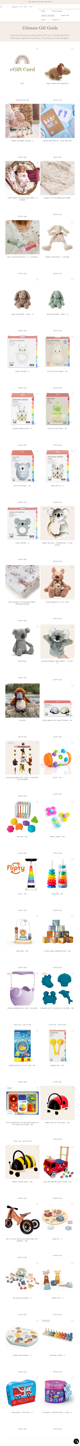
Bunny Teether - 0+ (22, 371)
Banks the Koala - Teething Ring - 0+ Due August (58, 544)
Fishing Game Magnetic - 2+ (22, 1355)
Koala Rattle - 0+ (57, 486)
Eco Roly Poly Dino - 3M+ (57, 428)
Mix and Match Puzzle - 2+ (22, 1298)
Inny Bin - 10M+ (22, 836)
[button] (56, 11)
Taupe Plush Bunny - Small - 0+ (22, 314)
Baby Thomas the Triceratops (57, 83)
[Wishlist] (25, 6)
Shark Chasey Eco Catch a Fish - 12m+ (22, 1065)
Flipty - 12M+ (22, 894)
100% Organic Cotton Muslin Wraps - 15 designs (22, 199)
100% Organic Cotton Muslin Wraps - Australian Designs (22, 603)
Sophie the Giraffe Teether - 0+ (22, 141)
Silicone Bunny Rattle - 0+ (22, 428)
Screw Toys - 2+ (57, 1298)
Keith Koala (22, 661)
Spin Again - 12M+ (57, 894)
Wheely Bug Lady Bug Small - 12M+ (57, 1122)
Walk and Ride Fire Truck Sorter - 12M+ (57, 1182)
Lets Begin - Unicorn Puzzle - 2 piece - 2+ (57, 1412)
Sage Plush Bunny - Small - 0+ (57, 314)
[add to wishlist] (37, 49)
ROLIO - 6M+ (57, 777)
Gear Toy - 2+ (57, 1239)
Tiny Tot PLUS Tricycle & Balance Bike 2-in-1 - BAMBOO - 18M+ (22, 1240)
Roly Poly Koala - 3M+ (22, 486)
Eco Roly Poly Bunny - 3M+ (57, 371)
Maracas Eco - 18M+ (57, 1065)
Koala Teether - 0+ (22, 543)
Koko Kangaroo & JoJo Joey (57, 602)
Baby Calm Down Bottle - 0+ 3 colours (22, 257)
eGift (22, 83)
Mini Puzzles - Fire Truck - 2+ (22, 1412)
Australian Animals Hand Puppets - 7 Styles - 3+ (57, 662)
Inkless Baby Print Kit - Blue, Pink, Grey (57, 141)
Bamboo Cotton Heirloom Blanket (57, 198)
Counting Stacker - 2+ (57, 1355)
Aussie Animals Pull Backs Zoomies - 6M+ (57, 720)
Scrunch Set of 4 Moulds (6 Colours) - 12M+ (57, 1008)
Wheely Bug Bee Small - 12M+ (22, 1182)
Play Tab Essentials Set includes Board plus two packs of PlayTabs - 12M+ (22, 1123)
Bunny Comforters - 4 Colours (57, 257)
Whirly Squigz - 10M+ (57, 836)
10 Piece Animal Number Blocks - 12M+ (57, 951)
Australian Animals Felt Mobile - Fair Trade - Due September (22, 778)
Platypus (22, 720)
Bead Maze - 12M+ (22, 951)
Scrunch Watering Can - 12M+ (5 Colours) (22, 1008)
